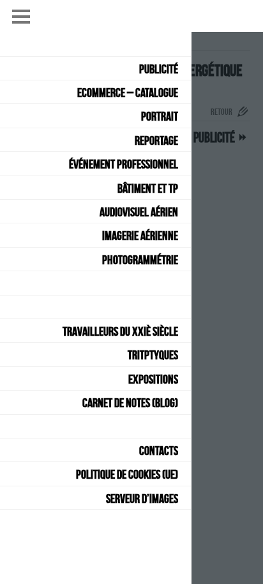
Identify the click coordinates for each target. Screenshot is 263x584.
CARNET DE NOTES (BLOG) (130, 403)
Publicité (158, 69)
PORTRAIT (159, 116)
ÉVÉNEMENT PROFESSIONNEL (123, 164)
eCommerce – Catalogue (127, 93)
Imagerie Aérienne (140, 235)
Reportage (156, 140)
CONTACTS (158, 451)
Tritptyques (153, 355)
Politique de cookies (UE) (127, 474)
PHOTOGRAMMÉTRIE (140, 260)
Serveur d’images (142, 498)
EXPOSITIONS (153, 379)
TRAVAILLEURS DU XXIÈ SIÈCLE (120, 331)
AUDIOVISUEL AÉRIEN (139, 212)
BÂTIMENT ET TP (147, 188)
